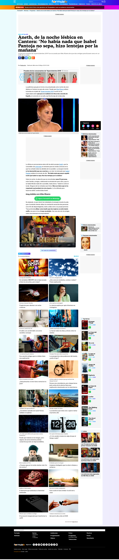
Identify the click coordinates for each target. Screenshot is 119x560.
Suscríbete (90, 538)
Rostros (89, 533)
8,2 (89, 370)
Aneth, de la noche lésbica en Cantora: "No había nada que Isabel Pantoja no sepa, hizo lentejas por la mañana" (66, 10)
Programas (64, 4)
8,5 (89, 392)
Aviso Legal (24, 549)
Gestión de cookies (52, 549)
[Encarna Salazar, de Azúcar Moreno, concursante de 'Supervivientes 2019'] (75, 83)
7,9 (89, 413)
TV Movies (35, 537)
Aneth (61, 164)
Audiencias (33, 4)
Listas (33, 536)
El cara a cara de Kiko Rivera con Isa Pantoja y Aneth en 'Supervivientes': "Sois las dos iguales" (94, 149)
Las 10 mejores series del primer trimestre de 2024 (89, 445)
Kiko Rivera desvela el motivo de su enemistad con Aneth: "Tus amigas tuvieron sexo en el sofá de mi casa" (93, 143)
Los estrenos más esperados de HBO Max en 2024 (90, 475)
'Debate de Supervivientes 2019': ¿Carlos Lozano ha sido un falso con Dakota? (93, 228)
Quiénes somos (17, 549)
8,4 (89, 347)
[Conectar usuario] (104, 1)
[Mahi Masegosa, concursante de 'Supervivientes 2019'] (29, 83)
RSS (70, 549)
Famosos (82, 4)
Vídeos (51, 4)
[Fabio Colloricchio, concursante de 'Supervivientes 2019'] (40, 83)
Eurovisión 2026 (73, 537)
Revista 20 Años (96, 4)
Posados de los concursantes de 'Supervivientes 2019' (42, 71)
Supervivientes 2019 (47, 91)
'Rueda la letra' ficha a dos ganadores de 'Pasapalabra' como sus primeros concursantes (45, 7)
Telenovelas (73, 4)
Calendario (35, 534)
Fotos (57, 4)
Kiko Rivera (60, 89)
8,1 (89, 379)
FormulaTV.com (17, 551)
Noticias (20, 4)
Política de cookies (42, 549)
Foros (88, 4)
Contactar (65, 549)
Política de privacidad (33, 549)
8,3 (89, 327)
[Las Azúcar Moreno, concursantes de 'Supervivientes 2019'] (52, 83)
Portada (17, 533)
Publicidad (60, 549)
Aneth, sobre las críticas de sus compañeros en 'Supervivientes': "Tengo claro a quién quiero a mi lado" (93, 154)
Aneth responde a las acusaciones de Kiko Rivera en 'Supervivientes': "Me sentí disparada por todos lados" (93, 137)
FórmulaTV (20, 10)
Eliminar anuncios (60, 14)
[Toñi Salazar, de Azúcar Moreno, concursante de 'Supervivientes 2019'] (63, 83)
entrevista (38, 167)
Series (26, 4)
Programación (43, 4)
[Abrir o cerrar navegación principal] (15, 1)
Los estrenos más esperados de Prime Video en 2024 (90, 460)
